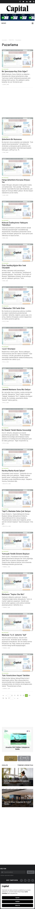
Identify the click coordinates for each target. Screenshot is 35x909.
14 (29, 695)
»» (17, 698)
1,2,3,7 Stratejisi (8, 349)
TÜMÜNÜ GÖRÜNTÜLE (25, 765)
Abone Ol (30, 872)
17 (9, 698)
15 (3, 698)
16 (6, 698)
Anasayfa (4, 40)
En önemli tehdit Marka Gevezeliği (16, 430)
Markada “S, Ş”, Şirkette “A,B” (14, 635)
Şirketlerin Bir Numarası (12, 139)
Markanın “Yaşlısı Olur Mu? (13, 594)
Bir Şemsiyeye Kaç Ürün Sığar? (15, 71)
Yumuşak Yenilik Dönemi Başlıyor (16, 554)
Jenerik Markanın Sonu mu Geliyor (16, 389)
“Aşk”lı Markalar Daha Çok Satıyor (16, 511)
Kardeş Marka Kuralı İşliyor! (13, 471)
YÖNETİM (11, 40)
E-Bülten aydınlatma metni (6, 875)
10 (17, 695)
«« (3, 695)
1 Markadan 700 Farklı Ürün (13, 308)
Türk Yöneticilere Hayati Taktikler (16, 675)
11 (20, 695)
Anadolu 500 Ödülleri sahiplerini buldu (17, 748)
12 (23, 695)
